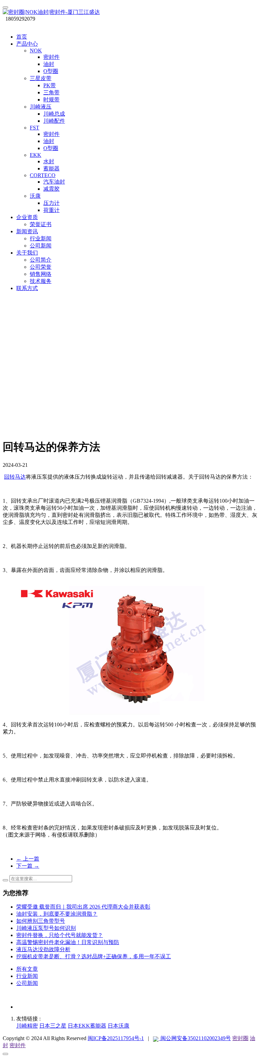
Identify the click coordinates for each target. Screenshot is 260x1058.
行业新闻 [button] (40, 238)
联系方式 (27, 288)
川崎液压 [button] (40, 107)
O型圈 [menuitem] (50, 71)
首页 (21, 37)
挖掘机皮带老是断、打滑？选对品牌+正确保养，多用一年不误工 (93, 956)
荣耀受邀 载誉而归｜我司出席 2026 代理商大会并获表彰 (83, 907)
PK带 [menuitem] (49, 85)
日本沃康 (118, 1026)
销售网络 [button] (40, 274)
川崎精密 (27, 1026)
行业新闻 (27, 976)
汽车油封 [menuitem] (54, 182)
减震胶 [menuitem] (51, 189)
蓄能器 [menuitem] (51, 168)
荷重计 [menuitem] (51, 210)
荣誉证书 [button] (40, 224)
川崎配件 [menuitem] (54, 121)
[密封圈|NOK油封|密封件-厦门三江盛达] (130, 12)
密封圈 (240, 1038)
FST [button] (34, 127)
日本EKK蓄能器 (87, 1026)
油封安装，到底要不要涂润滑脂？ (57, 914)
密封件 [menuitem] (51, 57)
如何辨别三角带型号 (40, 921)
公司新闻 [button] (40, 245)
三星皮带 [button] (40, 78)
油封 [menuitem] (48, 64)
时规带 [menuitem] (51, 99)
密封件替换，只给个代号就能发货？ (59, 935)
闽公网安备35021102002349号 (195, 1038)
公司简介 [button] (40, 260)
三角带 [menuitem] (51, 92)
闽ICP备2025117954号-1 (116, 1038)
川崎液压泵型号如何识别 (46, 928)
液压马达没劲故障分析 (43, 949)
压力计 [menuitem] (51, 203)
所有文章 (27, 969)
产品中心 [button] (27, 44)
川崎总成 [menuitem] (54, 114)
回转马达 (15, 477)
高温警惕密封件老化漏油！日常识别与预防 (67, 942)
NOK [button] (36, 50)
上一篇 (27, 859)
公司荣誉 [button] (40, 267)
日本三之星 (52, 1026)
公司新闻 (27, 983)
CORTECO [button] (43, 175)
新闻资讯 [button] (27, 231)
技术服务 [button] (40, 281)
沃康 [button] (35, 196)
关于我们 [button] (27, 253)
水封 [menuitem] (48, 161)
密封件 (17, 1045)
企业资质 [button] (27, 217)
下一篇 (27, 866)
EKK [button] (35, 155)
